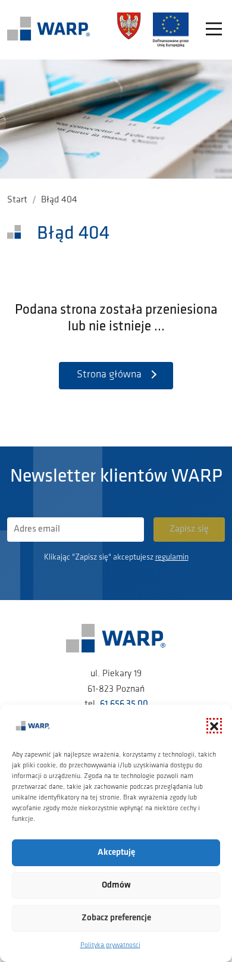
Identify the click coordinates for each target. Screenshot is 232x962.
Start (17, 200)
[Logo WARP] (48, 30)
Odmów (116, 885)
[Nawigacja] (214, 30)
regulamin (172, 557)
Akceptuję (116, 852)
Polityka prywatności (110, 945)
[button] (214, 726)
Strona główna (109, 375)
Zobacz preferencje (116, 918)
